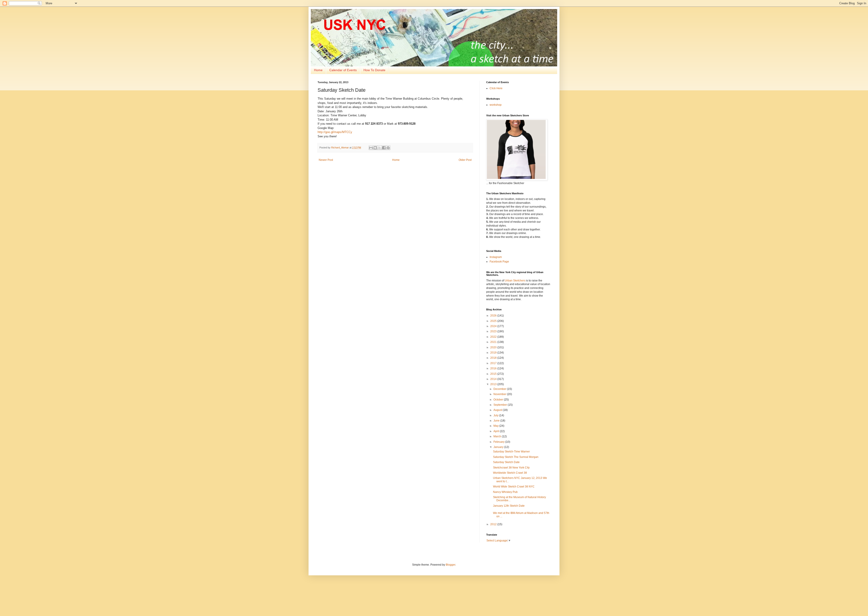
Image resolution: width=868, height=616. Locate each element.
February (499, 441)
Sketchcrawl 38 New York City (511, 467)
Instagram (496, 257)
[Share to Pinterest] (388, 147)
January (498, 447)
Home (318, 70)
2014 (493, 379)
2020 (493, 347)
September (500, 404)
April (496, 431)
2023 (493, 331)
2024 (493, 326)
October (498, 399)
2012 (493, 524)
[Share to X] (379, 147)
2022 (493, 336)
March (497, 436)
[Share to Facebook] (384, 147)
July (496, 415)
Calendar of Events (343, 70)
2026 (493, 315)
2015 (493, 373)
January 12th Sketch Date (509, 505)
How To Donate (374, 70)
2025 (493, 321)
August (498, 410)
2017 (493, 363)
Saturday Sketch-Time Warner (511, 451)
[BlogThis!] (375, 147)
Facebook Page (499, 261)
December (500, 389)
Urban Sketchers (515, 280)
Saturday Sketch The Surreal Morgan (515, 457)
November (500, 394)
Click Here (496, 88)
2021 (493, 342)
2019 (493, 352)
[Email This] (371, 147)
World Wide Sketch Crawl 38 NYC (514, 486)
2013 (493, 384)
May (496, 425)
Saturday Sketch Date (506, 462)
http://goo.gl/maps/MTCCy (335, 132)
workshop (496, 104)
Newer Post (326, 160)
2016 (493, 368)
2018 (493, 357)
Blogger (450, 564)
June (496, 420)
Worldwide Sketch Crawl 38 (510, 472)
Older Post (465, 160)
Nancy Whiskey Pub (505, 492)
